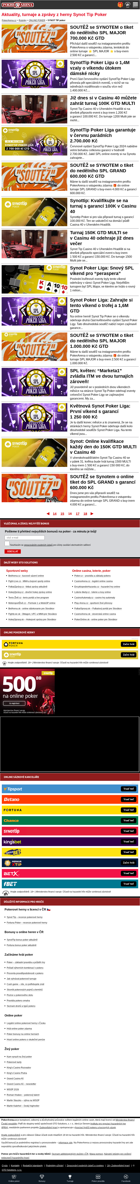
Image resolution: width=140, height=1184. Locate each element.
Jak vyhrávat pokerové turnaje (21, 979)
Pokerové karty (14, 1062)
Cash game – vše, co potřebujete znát (25, 984)
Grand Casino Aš (15, 1078)
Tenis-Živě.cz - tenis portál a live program (28, 597)
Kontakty (15, 1165)
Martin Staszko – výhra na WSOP (23, 1100)
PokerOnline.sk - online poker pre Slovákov (95, 619)
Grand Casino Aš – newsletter (21, 1084)
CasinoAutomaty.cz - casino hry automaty (94, 597)
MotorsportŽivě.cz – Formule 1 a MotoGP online (31, 603)
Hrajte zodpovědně (10, 1135)
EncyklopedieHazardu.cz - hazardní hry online (97, 586)
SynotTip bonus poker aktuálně (22, 940)
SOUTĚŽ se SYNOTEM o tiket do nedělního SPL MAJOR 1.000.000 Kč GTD (101, 341)
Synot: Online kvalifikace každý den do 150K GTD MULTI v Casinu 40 (103, 447)
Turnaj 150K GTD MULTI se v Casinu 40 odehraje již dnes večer (102, 238)
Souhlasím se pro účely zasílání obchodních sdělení (50, 545)
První (47, 513)
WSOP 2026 (13, 1089)
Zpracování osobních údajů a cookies (85, 1165)
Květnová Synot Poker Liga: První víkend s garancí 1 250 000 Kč (100, 411)
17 (77, 514)
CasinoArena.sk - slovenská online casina (95, 614)
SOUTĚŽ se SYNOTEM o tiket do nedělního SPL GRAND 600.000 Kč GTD (101, 171)
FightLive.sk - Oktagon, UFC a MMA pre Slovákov (32, 614)
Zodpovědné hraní (48, 1127)
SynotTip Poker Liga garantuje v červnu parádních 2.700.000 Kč (103, 135)
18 (85, 514)
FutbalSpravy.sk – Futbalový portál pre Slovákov (98, 608)
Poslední (92, 513)
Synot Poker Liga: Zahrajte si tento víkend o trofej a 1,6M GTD (101, 305)
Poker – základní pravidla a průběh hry (26, 962)
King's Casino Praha (17, 1073)
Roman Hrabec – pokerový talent (23, 1095)
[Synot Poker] (27, 713)
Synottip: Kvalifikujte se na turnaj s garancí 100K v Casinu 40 (103, 206)
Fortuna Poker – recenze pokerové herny (27, 922)
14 (55, 514)
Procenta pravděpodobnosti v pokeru (25, 973)
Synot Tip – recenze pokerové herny (24, 917)
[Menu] (135, 5)
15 (62, 514)
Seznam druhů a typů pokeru (21, 1006)
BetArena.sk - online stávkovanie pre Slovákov (31, 608)
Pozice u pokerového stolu (20, 995)
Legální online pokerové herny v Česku (26, 1023)
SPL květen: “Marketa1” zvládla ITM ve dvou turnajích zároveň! (101, 376)
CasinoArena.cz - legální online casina (93, 581)
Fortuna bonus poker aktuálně (21, 945)
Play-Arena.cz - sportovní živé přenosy (93, 603)
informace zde (66, 1142)
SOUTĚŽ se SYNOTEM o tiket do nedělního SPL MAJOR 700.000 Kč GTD (101, 33)
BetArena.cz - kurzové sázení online (26, 576)
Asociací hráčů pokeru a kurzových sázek (95, 1127)
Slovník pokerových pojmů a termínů (25, 989)
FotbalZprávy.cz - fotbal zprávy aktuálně (27, 586)
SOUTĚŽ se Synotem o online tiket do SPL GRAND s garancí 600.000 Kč (102, 482)
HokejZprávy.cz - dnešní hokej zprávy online (30, 592)
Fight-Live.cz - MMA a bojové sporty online (29, 581)
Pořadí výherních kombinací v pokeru (25, 968)
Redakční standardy (33, 1165)
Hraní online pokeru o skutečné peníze (26, 1039)
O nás (5, 1165)
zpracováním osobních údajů (38, 545)
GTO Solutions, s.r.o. (12, 1170)
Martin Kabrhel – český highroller (23, 1106)
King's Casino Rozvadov (19, 1067)
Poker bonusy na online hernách (23, 1034)
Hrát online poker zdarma (19, 1028)
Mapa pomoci (96, 1154)
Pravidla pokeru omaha (18, 1000)
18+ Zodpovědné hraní (118, 1165)
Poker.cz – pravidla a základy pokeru (92, 576)
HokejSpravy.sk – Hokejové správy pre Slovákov (32, 619)
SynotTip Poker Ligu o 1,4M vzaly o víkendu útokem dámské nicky (100, 68)
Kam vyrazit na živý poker (19, 1056)
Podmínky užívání (54, 1165)
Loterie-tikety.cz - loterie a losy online (92, 592)
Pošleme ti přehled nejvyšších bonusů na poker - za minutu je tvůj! (50, 531)
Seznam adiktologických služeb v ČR (70, 1154)
